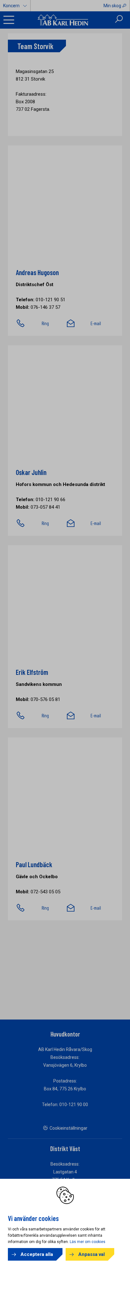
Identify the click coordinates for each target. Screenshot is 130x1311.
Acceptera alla (37, 1254)
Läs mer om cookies (87, 1242)
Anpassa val (91, 1254)
